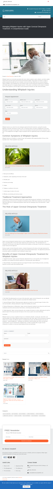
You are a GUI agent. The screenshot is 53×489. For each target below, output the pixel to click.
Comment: (6, 338)
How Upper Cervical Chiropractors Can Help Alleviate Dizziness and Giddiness (24, 165)
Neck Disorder (15, 413)
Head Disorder (10, 76)
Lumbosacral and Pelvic (8, 415)
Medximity (20, 477)
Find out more (29, 484)
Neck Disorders (22, 413)
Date (6, 111)
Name (6, 99)
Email (21, 105)
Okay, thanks (26, 486)
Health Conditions (6, 413)
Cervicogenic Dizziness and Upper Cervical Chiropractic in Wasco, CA (37, 378)
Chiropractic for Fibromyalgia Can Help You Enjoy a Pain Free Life (21, 290)
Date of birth (8, 105)
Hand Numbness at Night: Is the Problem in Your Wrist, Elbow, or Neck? (13, 378)
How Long (18, 470)
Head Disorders (34, 415)
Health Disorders (26, 415)
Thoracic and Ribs (17, 415)
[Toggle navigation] (4, 16)
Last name (37, 99)
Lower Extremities (30, 413)
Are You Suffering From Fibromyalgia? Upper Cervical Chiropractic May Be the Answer (26, 233)
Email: (29, 333)
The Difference (19, 468)
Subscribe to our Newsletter (26, 440)
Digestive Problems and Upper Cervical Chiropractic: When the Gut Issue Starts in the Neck (13, 400)
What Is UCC (7, 465)
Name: (5, 333)
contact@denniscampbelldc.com (12, 4)
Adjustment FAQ (19, 465)
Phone (36, 105)
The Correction (7, 470)
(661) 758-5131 (8, 1)
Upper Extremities (39, 413)
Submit (7, 118)
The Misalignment (8, 468)
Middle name (23, 99)
